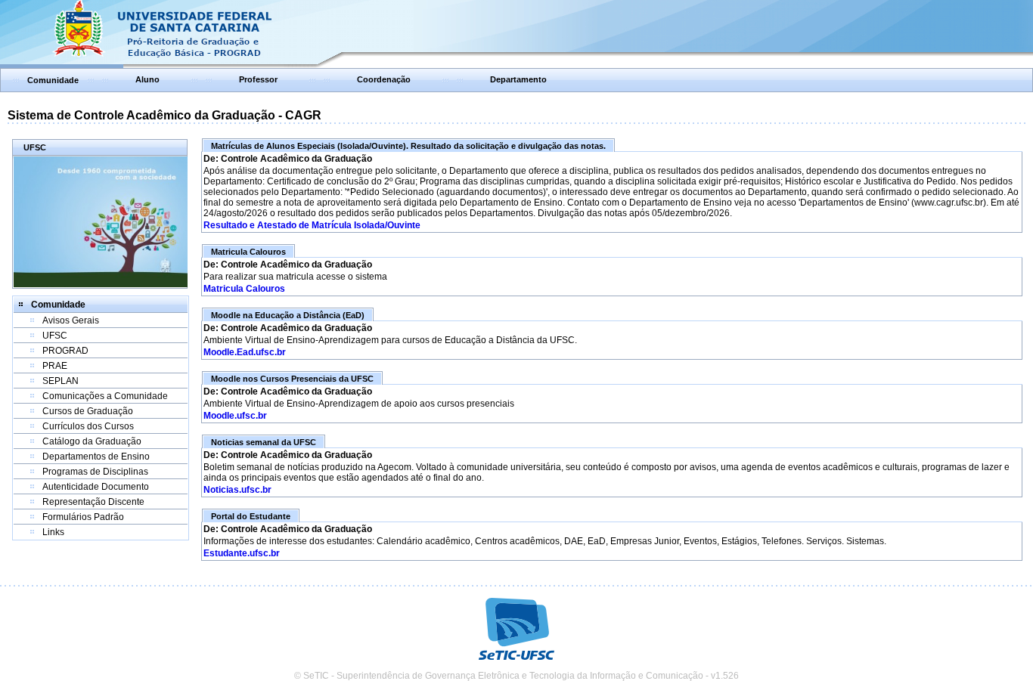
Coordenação (384, 79)
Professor (258, 79)
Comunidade (53, 80)
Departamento (518, 79)
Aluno (147, 79)
